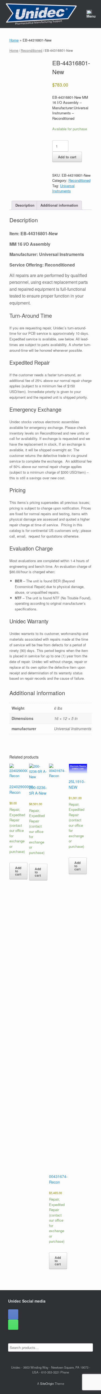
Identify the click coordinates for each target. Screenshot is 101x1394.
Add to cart (67, 156)
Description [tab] (24, 205)
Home (14, 40)
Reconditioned (31, 50)
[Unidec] (41, 14)
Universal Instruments (63, 188)
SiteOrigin (47, 1383)
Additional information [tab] (59, 205)
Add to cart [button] (18, 871)
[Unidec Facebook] (13, 1314)
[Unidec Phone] (13, 1325)
